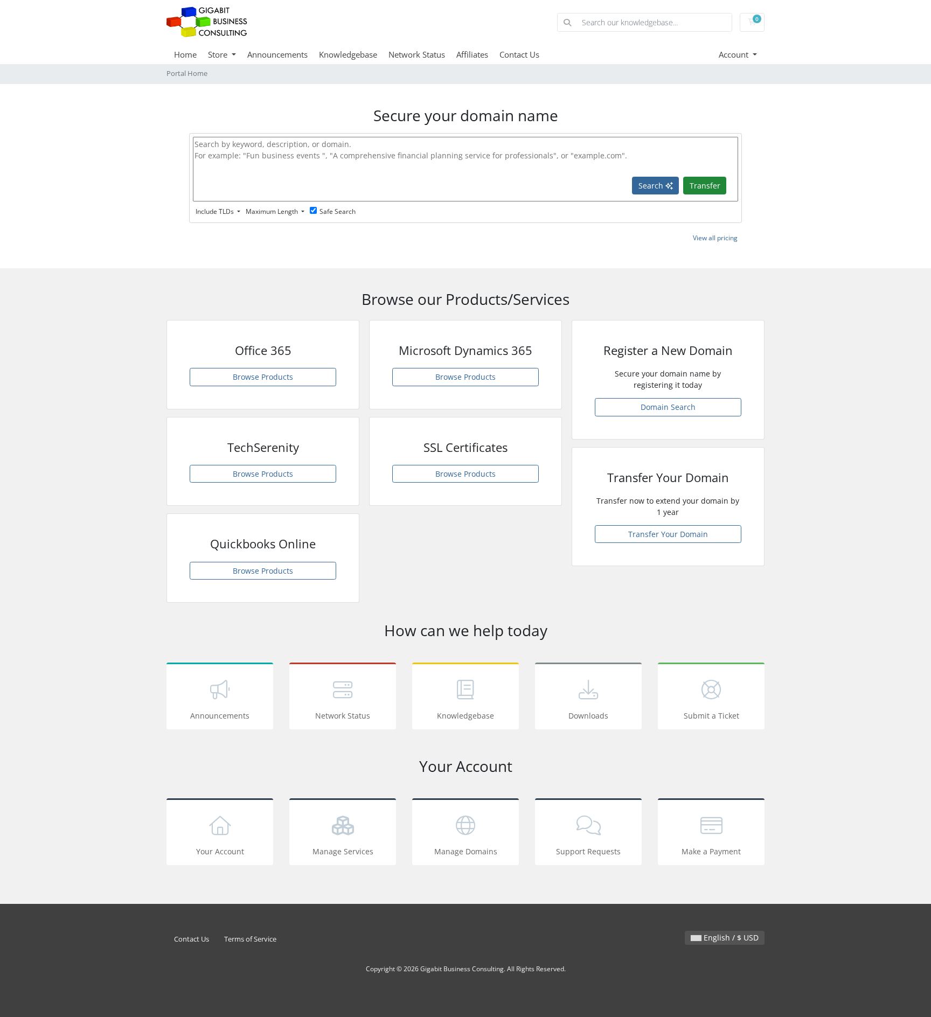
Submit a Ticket (711, 715)
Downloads (588, 715)
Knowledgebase (348, 54)
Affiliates (472, 54)
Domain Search (668, 407)
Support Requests (588, 851)
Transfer (705, 185)
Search (651, 185)
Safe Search (337, 211)
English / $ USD (730, 937)
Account (735, 54)
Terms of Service (250, 939)
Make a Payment (711, 851)
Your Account (220, 851)
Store (219, 54)
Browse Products (263, 377)
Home (185, 54)
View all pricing (715, 237)
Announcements (277, 54)
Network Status (416, 54)
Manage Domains (465, 851)
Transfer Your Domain (668, 534)
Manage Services (342, 851)
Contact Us (519, 54)
